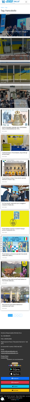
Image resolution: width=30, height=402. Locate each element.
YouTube (15, 390)
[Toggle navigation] (26, 1)
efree (17, 399)
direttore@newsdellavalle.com (9, 351)
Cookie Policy (4, 358)
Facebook (15, 378)
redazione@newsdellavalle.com (9, 353)
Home (2, 7)
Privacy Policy (4, 356)
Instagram (16, 382)
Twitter (15, 386)
